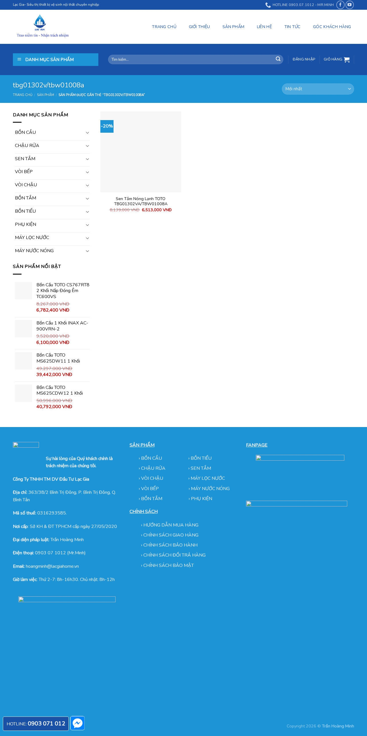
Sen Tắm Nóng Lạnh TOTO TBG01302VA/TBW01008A (140, 201)
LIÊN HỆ (264, 27)
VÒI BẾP (24, 172)
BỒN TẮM (25, 198)
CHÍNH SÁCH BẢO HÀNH (170, 545)
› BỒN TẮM (151, 499)
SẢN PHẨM (233, 27)
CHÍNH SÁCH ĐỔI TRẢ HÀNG (174, 555)
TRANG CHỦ (164, 27)
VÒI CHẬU (26, 185)
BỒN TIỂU (25, 211)
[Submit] (278, 59)
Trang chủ (22, 95)
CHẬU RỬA (27, 145)
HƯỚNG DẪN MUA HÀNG (170, 525)
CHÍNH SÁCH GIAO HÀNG (170, 535)
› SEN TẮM (199, 468)
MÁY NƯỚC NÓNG (34, 251)
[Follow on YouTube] (349, 5)
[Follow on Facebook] (340, 5)
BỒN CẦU (25, 132)
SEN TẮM (25, 159)
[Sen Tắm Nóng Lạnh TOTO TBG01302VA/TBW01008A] (140, 151)
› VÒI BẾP (149, 489)
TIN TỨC (292, 27)
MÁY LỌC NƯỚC (32, 237)
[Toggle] (87, 132)
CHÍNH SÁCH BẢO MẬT (168, 565)
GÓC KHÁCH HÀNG (332, 27)
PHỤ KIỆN (25, 224)
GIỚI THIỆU (199, 27)
